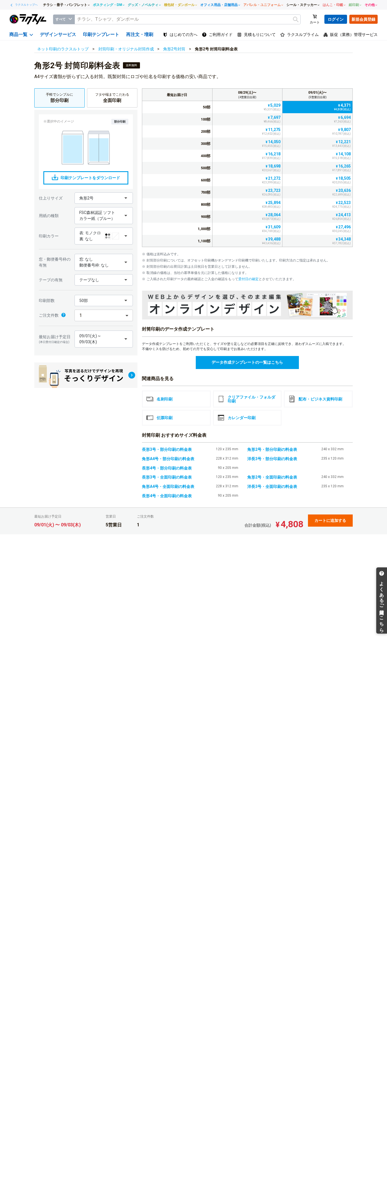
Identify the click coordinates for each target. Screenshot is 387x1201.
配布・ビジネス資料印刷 (320, 399)
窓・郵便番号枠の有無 (55, 262)
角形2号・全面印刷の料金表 (272, 477)
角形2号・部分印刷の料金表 (272, 449)
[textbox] (187, 19)
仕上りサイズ (51, 198)
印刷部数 (47, 300)
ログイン (336, 19)
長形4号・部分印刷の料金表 (167, 468)
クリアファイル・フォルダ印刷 (251, 399)
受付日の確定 (248, 279)
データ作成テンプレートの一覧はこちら (247, 362)
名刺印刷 (165, 399)
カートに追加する (330, 520)
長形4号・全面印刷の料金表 (167, 496)
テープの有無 (51, 280)
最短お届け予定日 (55, 339)
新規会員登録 (363, 19)
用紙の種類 (49, 215)
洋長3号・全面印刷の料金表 (272, 486)
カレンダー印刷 (242, 417)
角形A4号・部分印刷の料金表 (168, 458)
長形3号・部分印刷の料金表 (167, 449)
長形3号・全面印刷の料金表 (167, 477)
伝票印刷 (165, 417)
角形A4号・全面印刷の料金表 (168, 486)
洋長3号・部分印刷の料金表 (272, 458)
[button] (104, 198)
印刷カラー (49, 236)
